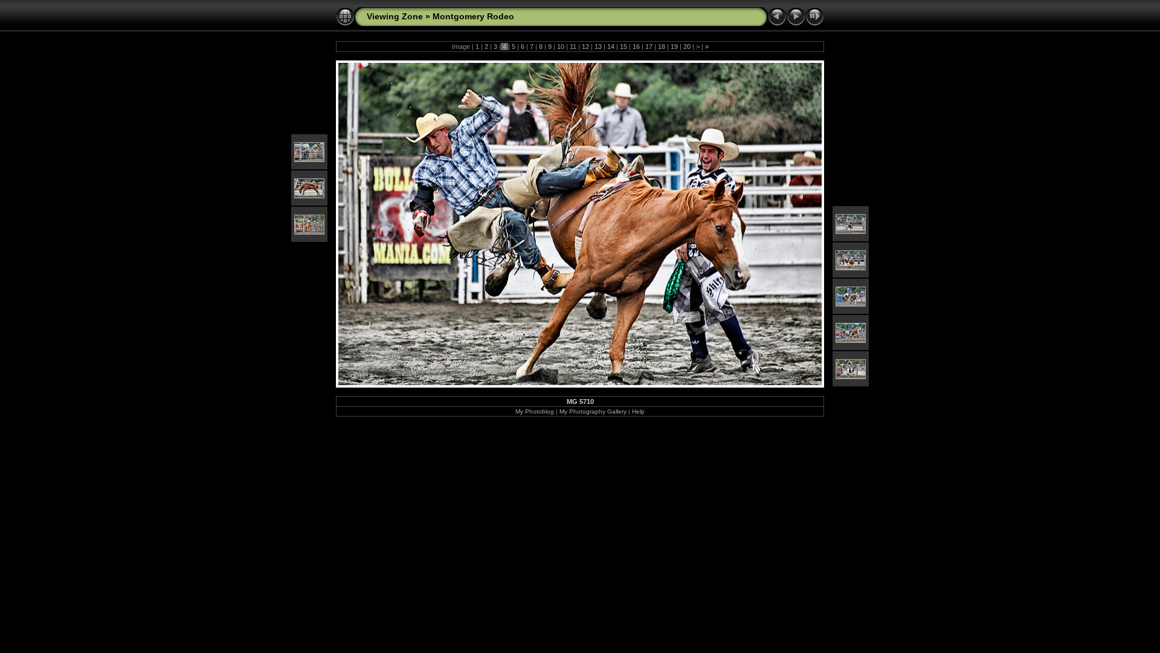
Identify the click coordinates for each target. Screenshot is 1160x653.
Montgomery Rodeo (473, 16)
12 (585, 46)
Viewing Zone (395, 16)
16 (636, 46)
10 (560, 46)
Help (638, 411)
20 (687, 46)
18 (661, 46)
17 (648, 46)
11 (573, 46)
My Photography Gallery (593, 411)
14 (610, 46)
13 (598, 46)
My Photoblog (534, 411)
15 (623, 46)
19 (674, 46)
